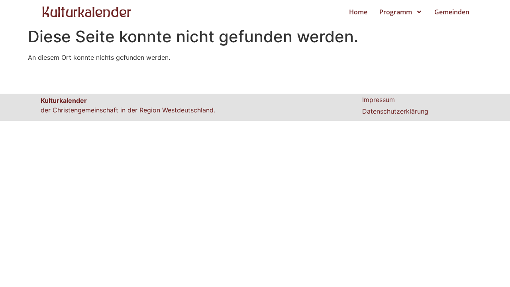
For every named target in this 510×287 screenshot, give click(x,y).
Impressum (378, 100)
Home (358, 12)
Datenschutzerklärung (395, 111)
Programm (395, 12)
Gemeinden (451, 12)
